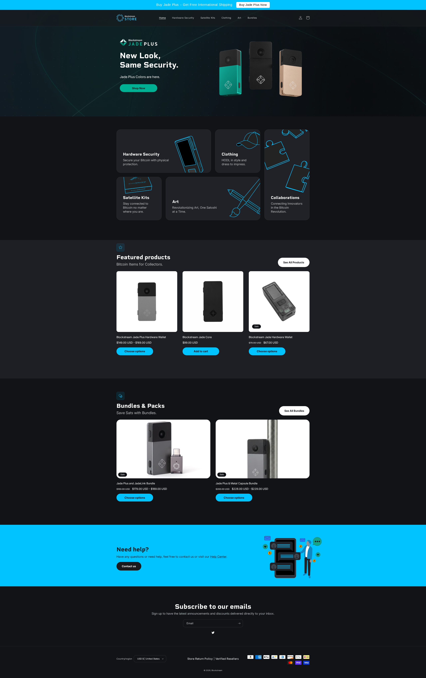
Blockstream (217, 670)
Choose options (134, 351)
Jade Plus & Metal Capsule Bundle (236, 483)
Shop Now (138, 88)
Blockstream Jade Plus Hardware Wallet (141, 337)
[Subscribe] (239, 623)
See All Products (293, 262)
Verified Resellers (227, 658)
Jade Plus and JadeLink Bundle (135, 483)
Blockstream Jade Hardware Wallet (270, 337)
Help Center (218, 556)
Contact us (129, 566)
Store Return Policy (200, 658)
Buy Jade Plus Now (253, 4)
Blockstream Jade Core (197, 337)
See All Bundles (294, 410)
